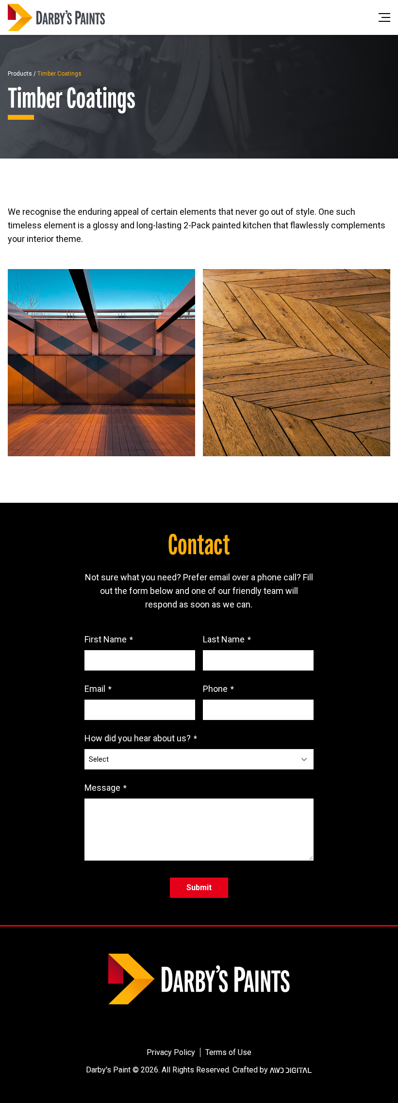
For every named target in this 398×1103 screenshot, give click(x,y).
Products (20, 73)
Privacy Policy (171, 1052)
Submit (199, 887)
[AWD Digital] (291, 1070)
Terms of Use (228, 1052)
